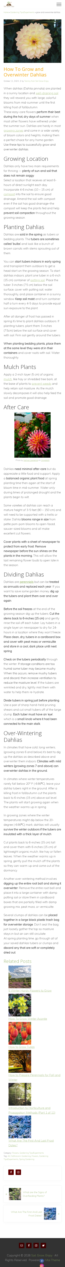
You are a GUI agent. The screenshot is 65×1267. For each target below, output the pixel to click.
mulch (8, 379)
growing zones (13, 130)
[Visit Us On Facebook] (41, 1261)
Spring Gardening (26, 1159)
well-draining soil (47, 93)
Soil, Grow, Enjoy (41, 1255)
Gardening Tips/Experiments (22, 12)
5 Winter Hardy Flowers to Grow (30, 990)
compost (9, 194)
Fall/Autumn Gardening (21, 1156)
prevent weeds (41, 383)
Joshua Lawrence (30, 460)
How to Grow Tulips (21, 1047)
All (9, 1156)
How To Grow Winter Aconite (27, 1019)
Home (6, 12)
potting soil (37, 280)
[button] (59, 4)
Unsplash (45, 460)
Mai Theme (52, 1260)
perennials (27, 582)
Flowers (15, 1153)
